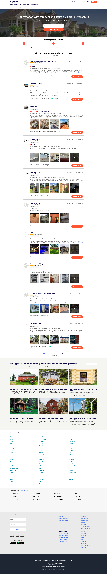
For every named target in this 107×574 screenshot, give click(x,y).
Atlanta (11, 479)
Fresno (11, 443)
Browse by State (25, 490)
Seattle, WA (57, 505)
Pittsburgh (71, 443)
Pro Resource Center (63, 537)
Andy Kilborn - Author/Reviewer (47, 387)
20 (63, 353)
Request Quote (77, 76)
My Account (83, 516)
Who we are (83, 535)
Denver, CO (15, 496)
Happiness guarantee (85, 545)
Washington (13, 466)
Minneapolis (42, 450)
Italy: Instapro (53, 560)
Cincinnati (41, 477)
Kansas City (42, 454)
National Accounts (63, 541)
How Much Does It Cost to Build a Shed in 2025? (53, 389)
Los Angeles (13, 448)
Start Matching (53, 29)
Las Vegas (41, 459)
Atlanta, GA (15, 493)
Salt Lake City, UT (58, 502)
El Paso (70, 457)
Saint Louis (42, 457)
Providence (72, 446)
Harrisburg (71, 439)
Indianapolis (13, 483)
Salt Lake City (72, 466)
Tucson (11, 441)
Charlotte (41, 468)
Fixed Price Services (63, 520)
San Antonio (72, 463)
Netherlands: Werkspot (61, 560)
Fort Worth (71, 459)
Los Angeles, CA (58, 496)
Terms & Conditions (61, 566)
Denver (11, 461)
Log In (87, 1)
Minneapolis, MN (37, 499)
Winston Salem (43, 475)
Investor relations (84, 541)
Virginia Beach (72, 472)
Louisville (41, 437)
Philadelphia (72, 441)
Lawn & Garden (22, 4)
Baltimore (41, 441)
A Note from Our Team (85, 526)
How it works (83, 533)
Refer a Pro (83, 522)
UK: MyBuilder (69, 560)
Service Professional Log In (65, 533)
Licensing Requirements (86, 528)
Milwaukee (71, 479)
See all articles (91, 364)
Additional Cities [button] (13, 509)
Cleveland (41, 479)
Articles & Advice (34, 4)
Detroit (41, 446)
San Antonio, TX (79, 502)
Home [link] (11, 7)
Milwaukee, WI (16, 499)
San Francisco (13, 457)
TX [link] (14, 7)
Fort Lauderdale (14, 468)
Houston (71, 461)
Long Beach (13, 446)
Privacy (46, 564)
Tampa (11, 477)
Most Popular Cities (14, 490)
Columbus (41, 481)
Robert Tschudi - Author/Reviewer (77, 415)
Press (82, 539)
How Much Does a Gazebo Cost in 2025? (21, 418)
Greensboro (42, 470)
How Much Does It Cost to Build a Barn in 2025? (23, 389)
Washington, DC (79, 505)
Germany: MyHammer (46, 560)
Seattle (71, 475)
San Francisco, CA (38, 505)
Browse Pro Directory (63, 518)
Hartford (12, 463)
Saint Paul (41, 452)
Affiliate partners (84, 547)
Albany (41, 461)
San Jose (12, 459)
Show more (80, 72)
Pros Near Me (83, 524)
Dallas (70, 454)
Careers (82, 537)
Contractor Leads (63, 539)
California (50, 564)
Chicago (12, 481)
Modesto (12, 450)
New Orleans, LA (58, 499)
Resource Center (84, 520)
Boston (41, 443)
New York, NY (78, 499)
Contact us (83, 543)
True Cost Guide (84, 518)
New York (41, 463)
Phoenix (12, 439)
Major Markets (14, 433)
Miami (11, 472)
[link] (53, 62)
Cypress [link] (18, 7)
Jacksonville (13, 470)
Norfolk (70, 468)
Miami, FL (77, 496)
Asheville (41, 466)
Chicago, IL (57, 493)
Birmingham (13, 437)
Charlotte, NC (36, 493)
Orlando (12, 475)
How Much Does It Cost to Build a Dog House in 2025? (83, 390)
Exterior (16, 4)
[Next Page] (67, 353)
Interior (11, 4)
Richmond (71, 470)
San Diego (12, 454)
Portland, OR (36, 502)
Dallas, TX (77, 493)
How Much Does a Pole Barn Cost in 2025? (51, 418)
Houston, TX (36, 496)
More (28, 4)
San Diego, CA (16, 505)
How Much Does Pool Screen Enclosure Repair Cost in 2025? (82, 419)
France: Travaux (38, 560)
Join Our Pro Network (63, 535)
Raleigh (41, 472)
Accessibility (59, 564)
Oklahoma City (43, 483)
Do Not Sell (54, 564)
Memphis (71, 448)
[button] (34, 124)
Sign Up (94, 1)
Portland (71, 437)
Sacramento (13, 452)
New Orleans (42, 439)
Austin (70, 452)
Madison (71, 477)
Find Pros (61, 516)
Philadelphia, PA (17, 502)
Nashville (71, 450)
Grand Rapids (42, 448)
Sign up (18, 529)
